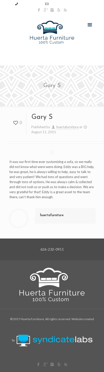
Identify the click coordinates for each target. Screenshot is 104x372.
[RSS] (65, 10)
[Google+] (45, 10)
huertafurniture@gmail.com (70, 4)
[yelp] (58, 10)
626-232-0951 (30, 4)
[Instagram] (52, 10)
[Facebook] (39, 10)
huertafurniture (67, 127)
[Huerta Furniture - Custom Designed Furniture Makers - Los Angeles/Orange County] (52, 31)
